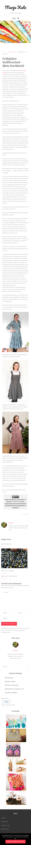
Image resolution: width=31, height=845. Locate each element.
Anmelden (3, 818)
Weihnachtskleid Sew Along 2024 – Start (14, 689)
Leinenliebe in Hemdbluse (11, 692)
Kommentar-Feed (5, 825)
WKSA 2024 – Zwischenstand (9, 576)
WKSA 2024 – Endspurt (7, 570)
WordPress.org (4, 829)
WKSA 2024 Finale (6, 544)
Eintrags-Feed (4, 821)
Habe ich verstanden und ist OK (15, 841)
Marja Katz (15, 7)
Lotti (18, 70)
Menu (14, 18)
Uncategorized (21, 51)
